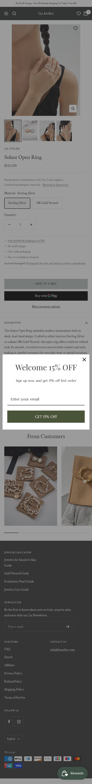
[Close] (84, 359)
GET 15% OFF (46, 416)
